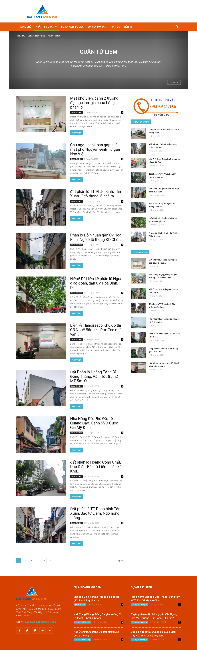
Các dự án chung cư (139, 605)
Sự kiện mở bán (97, 26)
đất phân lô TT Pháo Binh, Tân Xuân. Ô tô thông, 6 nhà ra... (95, 193)
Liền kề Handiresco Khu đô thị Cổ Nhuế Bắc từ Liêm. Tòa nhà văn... (95, 330)
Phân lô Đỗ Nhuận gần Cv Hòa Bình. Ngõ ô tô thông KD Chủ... (95, 237)
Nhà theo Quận (45, 26)
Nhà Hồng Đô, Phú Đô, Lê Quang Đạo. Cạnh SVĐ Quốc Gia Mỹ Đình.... (94, 423)
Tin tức (115, 26)
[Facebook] (19, 630)
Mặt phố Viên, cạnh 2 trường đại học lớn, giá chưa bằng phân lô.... (94, 102)
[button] (177, 26)
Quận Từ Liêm (76, 112)
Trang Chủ (24, 26)
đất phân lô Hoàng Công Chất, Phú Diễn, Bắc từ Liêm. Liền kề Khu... (95, 466)
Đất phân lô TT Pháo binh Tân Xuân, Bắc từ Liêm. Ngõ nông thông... (95, 513)
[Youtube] (50, 630)
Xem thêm (76, 133)
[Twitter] (27, 630)
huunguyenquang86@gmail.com (40, 621)
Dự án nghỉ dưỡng (72, 26)
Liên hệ (128, 26)
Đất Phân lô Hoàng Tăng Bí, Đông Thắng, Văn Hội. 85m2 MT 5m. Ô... (94, 376)
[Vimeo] (35, 630)
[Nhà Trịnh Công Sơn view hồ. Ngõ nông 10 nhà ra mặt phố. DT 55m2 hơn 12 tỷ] (138, 192)
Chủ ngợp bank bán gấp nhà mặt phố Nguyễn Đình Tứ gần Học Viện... (95, 149)
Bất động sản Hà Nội (82, 622)
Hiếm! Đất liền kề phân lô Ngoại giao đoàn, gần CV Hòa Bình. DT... (96, 283)
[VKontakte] (42, 630)
